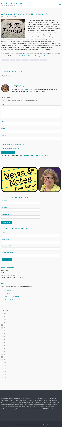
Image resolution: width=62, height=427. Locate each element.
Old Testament (34, 60)
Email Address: (5, 214)
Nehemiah (25, 60)
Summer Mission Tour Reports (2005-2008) (12, 277)
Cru (26, 89)
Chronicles (5, 60)
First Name (4, 200)
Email (3, 128)
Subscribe (7, 259)
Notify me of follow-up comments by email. (13, 144)
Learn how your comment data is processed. (35, 155)
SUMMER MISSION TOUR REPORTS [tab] (14, 299)
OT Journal (43, 60)
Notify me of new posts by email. (10, 148)
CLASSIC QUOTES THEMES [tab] (11, 296)
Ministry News (5, 270)
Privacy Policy (33, 424)
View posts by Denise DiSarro (19, 86)
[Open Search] (55, 4)
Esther (12, 60)
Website (3, 135)
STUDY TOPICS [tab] (8, 293)
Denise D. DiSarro (11, 3)
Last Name (4, 207)
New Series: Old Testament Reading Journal (31, 56)
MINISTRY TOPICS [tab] (9, 291)
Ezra (18, 60)
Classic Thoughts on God (8, 275)
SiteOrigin (46, 424)
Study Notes (13, 16)
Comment (4, 104)
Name (3, 121)
